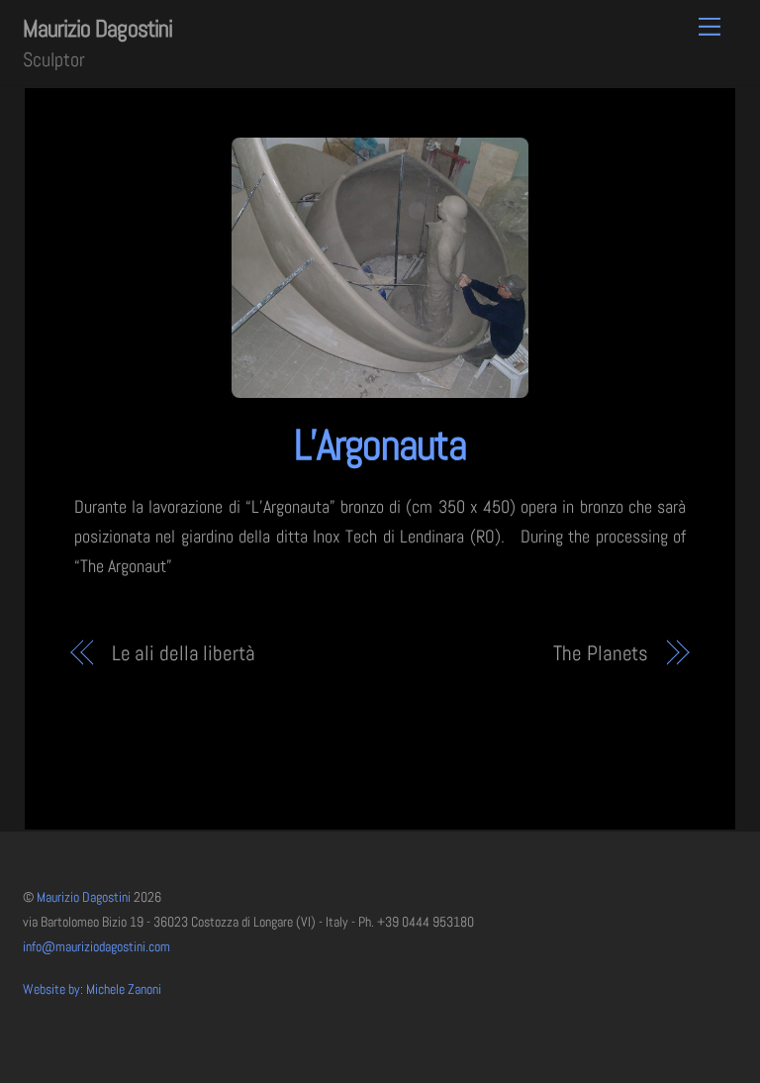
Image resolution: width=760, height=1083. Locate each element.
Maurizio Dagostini (84, 897)
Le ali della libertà (183, 653)
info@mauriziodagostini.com (96, 946)
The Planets (600, 653)
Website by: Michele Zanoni (92, 989)
